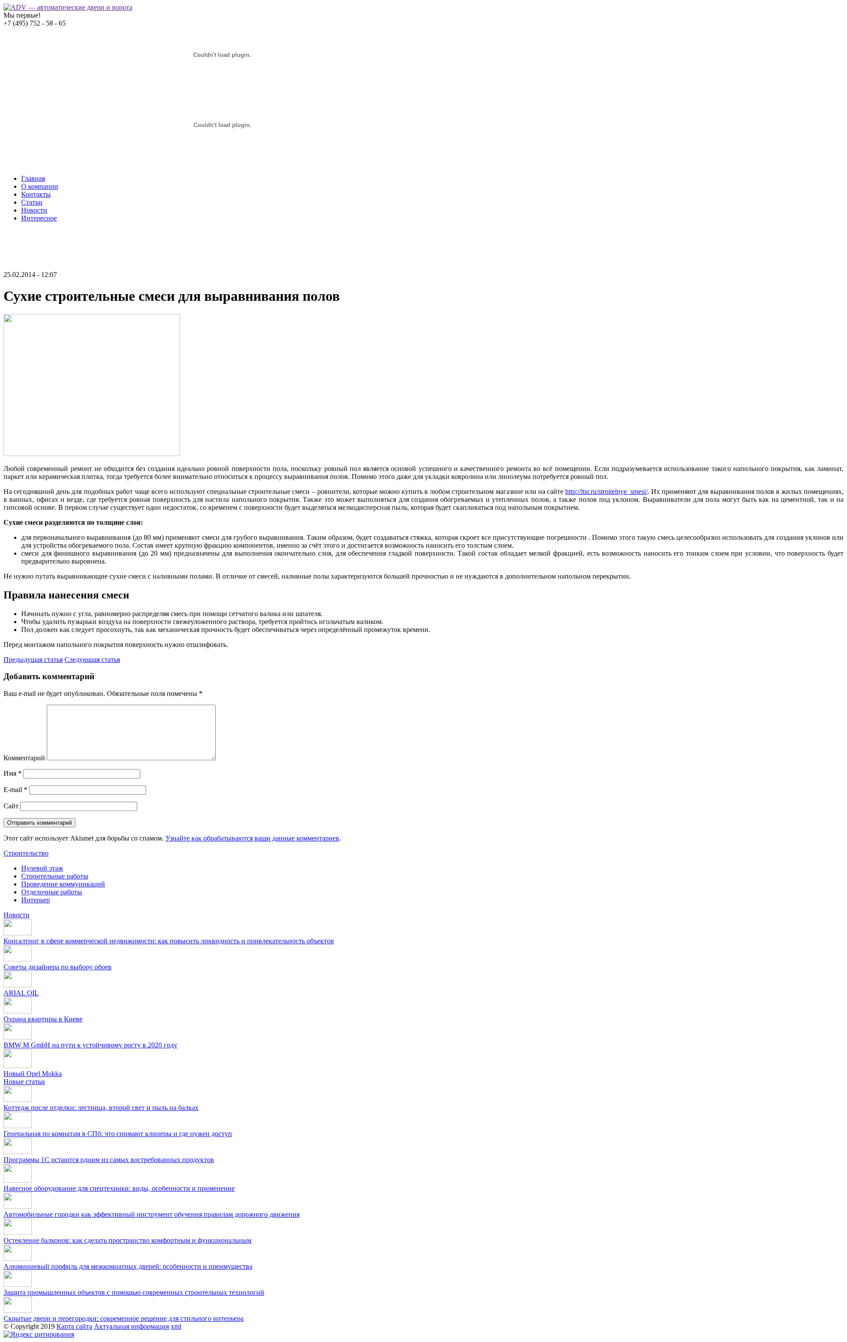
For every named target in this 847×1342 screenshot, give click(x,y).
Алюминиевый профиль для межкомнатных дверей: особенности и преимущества (128, 1266)
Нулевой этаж (42, 868)
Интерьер (35, 900)
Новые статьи (24, 1081)
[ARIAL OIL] (18, 985)
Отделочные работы (51, 892)
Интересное (39, 218)
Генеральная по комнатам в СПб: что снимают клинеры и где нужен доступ (118, 1133)
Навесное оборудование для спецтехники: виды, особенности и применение (119, 1188)
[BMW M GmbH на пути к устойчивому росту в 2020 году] (18, 1037)
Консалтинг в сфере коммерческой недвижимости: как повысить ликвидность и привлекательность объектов (169, 941)
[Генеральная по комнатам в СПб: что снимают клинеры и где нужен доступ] (18, 1125)
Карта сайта (74, 1326)
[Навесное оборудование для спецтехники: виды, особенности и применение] (18, 1180)
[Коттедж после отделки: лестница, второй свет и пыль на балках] (18, 1099)
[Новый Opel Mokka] (18, 1065)
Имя (13, 773)
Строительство (26, 853)
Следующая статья (92, 659)
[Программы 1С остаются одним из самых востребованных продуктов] (18, 1151)
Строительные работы (54, 876)
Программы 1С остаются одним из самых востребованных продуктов (109, 1159)
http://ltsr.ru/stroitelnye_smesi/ (606, 491)
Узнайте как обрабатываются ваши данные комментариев (252, 838)
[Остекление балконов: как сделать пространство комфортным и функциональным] (18, 1232)
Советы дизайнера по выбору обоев (58, 967)
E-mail (15, 789)
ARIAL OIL (21, 993)
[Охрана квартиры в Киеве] (18, 1011)
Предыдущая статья (33, 659)
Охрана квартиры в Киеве (43, 1019)
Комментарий (24, 758)
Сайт (11, 806)
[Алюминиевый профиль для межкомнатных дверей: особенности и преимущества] (18, 1258)
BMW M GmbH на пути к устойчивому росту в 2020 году (90, 1045)
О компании (39, 186)
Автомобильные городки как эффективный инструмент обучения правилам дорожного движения (152, 1214)
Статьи (31, 202)
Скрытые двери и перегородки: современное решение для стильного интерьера (124, 1318)
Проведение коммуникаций (63, 884)
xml (176, 1326)
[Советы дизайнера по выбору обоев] (18, 959)
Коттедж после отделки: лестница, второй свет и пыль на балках (101, 1107)
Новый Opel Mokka (33, 1073)
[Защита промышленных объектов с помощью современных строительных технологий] (18, 1284)
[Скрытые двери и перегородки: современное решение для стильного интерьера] (18, 1310)
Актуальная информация (131, 1326)
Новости (34, 210)
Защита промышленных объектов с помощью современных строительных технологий (134, 1292)
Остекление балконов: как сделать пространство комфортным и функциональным (127, 1240)
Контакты (36, 194)
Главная (33, 178)
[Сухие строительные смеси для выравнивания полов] (92, 453)
